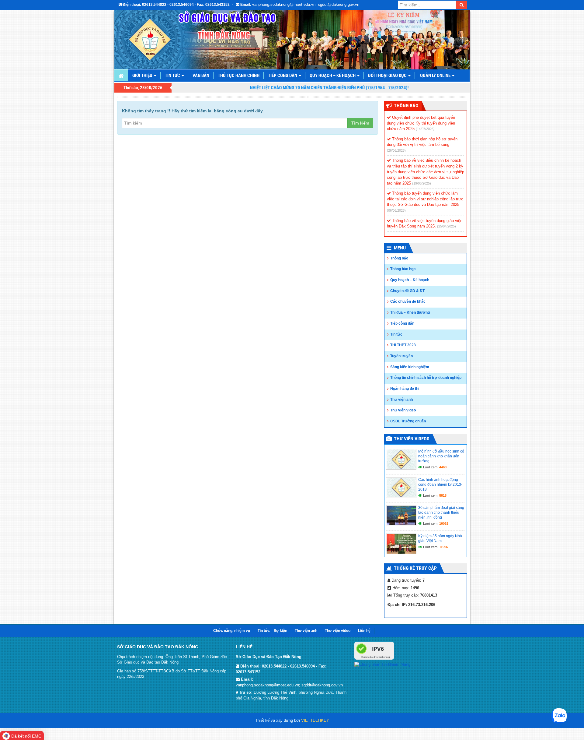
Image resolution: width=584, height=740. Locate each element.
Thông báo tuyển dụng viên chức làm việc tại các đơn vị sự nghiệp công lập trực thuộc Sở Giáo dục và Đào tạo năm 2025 (425, 199)
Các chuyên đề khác (408, 301)
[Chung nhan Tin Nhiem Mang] (382, 664)
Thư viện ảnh (401, 399)
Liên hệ (364, 631)
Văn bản (201, 75)
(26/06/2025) (396, 150)
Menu (400, 248)
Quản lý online (435, 75)
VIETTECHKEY (315, 720)
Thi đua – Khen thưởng (410, 312)
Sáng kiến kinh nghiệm (409, 367)
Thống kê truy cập (415, 568)
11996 (443, 547)
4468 (443, 467)
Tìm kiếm (360, 123)
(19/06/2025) (421, 183)
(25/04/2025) (446, 226)
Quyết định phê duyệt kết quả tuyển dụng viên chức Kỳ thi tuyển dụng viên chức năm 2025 (421, 123)
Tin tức (173, 75)
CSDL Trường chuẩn (408, 421)
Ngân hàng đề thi (404, 388)
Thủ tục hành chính (238, 75)
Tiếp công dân (283, 75)
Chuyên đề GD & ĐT (407, 291)
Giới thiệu (142, 75)
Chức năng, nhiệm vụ (231, 631)
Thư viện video (403, 410)
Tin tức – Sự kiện (272, 631)
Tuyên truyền (401, 356)
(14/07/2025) (425, 129)
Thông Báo (406, 105)
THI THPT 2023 (403, 345)
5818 (443, 495)
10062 (443, 523)
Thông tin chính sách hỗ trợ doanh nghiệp (425, 377)
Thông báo (399, 258)
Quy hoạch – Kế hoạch (333, 75)
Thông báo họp (402, 269)
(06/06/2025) (396, 210)
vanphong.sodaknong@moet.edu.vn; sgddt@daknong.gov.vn (305, 4)
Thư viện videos (411, 439)
